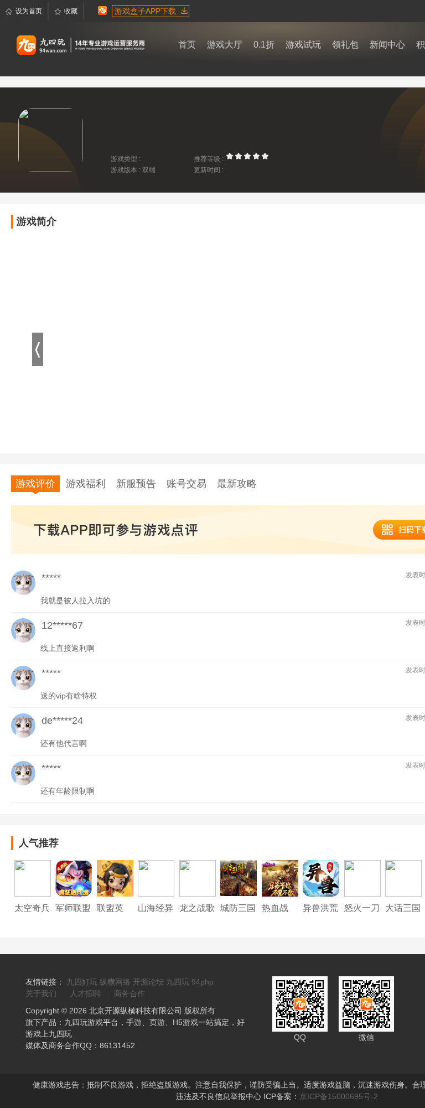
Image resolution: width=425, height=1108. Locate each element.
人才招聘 (85, 993)
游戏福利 (86, 483)
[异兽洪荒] (321, 878)
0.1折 (263, 44)
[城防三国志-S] (238, 878)
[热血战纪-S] (280, 878)
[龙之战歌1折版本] (197, 878)
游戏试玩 (303, 44)
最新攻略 (237, 483)
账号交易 (186, 483)
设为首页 (28, 11)
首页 (187, 44)
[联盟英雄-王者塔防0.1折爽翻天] (115, 878)
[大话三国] (403, 878)
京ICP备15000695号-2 (338, 1096)
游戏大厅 (224, 44)
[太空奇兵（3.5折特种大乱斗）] (32, 878)
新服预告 (136, 483)
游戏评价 (35, 483)
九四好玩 (81, 981)
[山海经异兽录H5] (156, 878)
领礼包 (345, 44)
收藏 (70, 11)
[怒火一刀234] (362, 878)
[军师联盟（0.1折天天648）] (73, 878)
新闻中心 (387, 44)
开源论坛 (148, 981)
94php (202, 981)
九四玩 (177, 981)
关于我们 (40, 993)
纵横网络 (115, 981)
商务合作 (129, 993)
